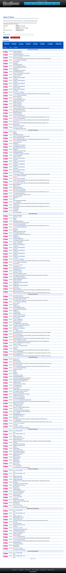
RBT (14, 199)
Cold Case (18, 423)
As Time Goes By (19, 115)
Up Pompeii (17, 361)
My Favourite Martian (20, 60)
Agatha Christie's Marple (18, 100)
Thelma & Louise (18, 291)
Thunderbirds (18, 74)
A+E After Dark (16, 204)
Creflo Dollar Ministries (18, 54)
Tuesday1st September (50, 44)
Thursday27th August (14, 44)
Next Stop (15, 442)
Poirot (17, 127)
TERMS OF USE (50, 569)
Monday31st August (42, 44)
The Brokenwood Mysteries (19, 267)
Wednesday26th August (6, 44)
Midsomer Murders (17, 184)
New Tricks (17, 98)
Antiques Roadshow (17, 51)
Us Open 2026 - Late (19, 433)
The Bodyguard (18, 351)
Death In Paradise (17, 457)
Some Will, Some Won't (19, 273)
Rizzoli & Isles (16, 124)
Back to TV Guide (15, 37)
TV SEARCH (43, 3)
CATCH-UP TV (37, 3)
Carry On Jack (17, 57)
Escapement (17, 333)
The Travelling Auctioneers (19, 65)
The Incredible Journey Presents (20, 391)
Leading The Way (17, 313)
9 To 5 (16, 121)
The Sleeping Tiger (19, 106)
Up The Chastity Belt (19, 190)
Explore (14, 131)
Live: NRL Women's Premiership (21, 342)
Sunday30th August (35, 44)
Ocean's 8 (17, 288)
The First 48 (17, 465)
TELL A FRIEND (50, 3)
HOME (26, 3)
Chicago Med (16, 207)
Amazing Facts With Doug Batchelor (21, 379)
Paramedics (15, 417)
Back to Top (33, 558)
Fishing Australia (20, 345)
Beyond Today (16, 388)
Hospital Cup (17, 405)
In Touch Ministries (17, 385)
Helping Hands (18, 331)
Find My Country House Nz (19, 445)
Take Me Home (16, 448)
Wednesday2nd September (58, 44)
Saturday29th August (28, 44)
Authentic (15, 373)
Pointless (18, 92)
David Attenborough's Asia (19, 414)
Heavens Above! (18, 336)
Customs (15, 348)
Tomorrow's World (17, 322)
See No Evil (15, 210)
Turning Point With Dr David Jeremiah (21, 325)
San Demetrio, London (19, 339)
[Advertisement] (33, 11)
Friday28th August (21, 44)
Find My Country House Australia (20, 282)
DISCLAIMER (43, 569)
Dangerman (15, 63)
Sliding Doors (17, 354)
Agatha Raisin (16, 460)
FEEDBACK (57, 3)
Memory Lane (16, 359)
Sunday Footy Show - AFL (22, 399)
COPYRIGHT (27, 569)
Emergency (17, 201)
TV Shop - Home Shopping (19, 77)
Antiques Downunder (17, 439)
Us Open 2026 (17, 430)
